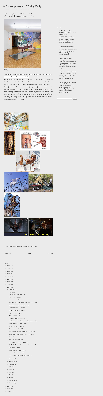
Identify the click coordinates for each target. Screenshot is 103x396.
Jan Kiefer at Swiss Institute (66, 46)
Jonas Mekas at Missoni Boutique (18, 318)
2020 (8, 279)
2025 (8, 266)
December (12, 289)
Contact (6, 9)
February (11, 380)
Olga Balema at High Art (15, 313)
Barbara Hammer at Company (17, 307)
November (12, 292)
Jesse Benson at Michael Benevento (18, 342)
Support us (14, 9)
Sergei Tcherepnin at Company (67, 71)
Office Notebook (24, 9)
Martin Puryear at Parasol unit (17, 310)
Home (29, 253)
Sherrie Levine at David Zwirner (18, 329)
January (11, 383)
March (11, 377)
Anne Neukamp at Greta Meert (17, 353)
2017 (8, 287)
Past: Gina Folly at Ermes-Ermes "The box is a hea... (23, 302)
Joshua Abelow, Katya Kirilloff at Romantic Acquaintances (67, 83)
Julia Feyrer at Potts (14, 347)
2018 (8, 284)
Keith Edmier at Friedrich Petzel (17, 350)
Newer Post (8, 253)
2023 (8, 271)
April (10, 375)
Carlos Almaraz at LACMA (16, 326)
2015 (8, 388)
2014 (8, 391)
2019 (8, 282)
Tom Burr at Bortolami (15, 297)
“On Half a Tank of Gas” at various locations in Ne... (23, 345)
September (12, 361)
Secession (30, 246)
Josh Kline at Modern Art (16, 339)
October (11, 359)
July (10, 367)
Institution (25, 246)
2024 (8, 268)
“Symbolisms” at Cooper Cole (17, 294)
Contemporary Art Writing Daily (22, 6)
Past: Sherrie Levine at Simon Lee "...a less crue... (22, 331)
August (11, 364)
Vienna (35, 246)
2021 (8, 276)
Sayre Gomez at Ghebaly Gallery (18, 323)
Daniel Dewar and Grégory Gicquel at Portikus (21, 334)
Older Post (50, 253)
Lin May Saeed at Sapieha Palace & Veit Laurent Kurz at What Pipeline (67, 32)
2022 (8, 274)
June (10, 369)
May (10, 372)
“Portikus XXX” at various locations (19, 305)
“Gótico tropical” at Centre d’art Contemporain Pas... (23, 321)
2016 (8, 386)
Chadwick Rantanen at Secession (18, 337)
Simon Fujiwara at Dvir (15, 299)
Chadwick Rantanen (17, 246)
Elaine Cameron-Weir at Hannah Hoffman (20, 355)
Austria (10, 246)
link (6, 69)
